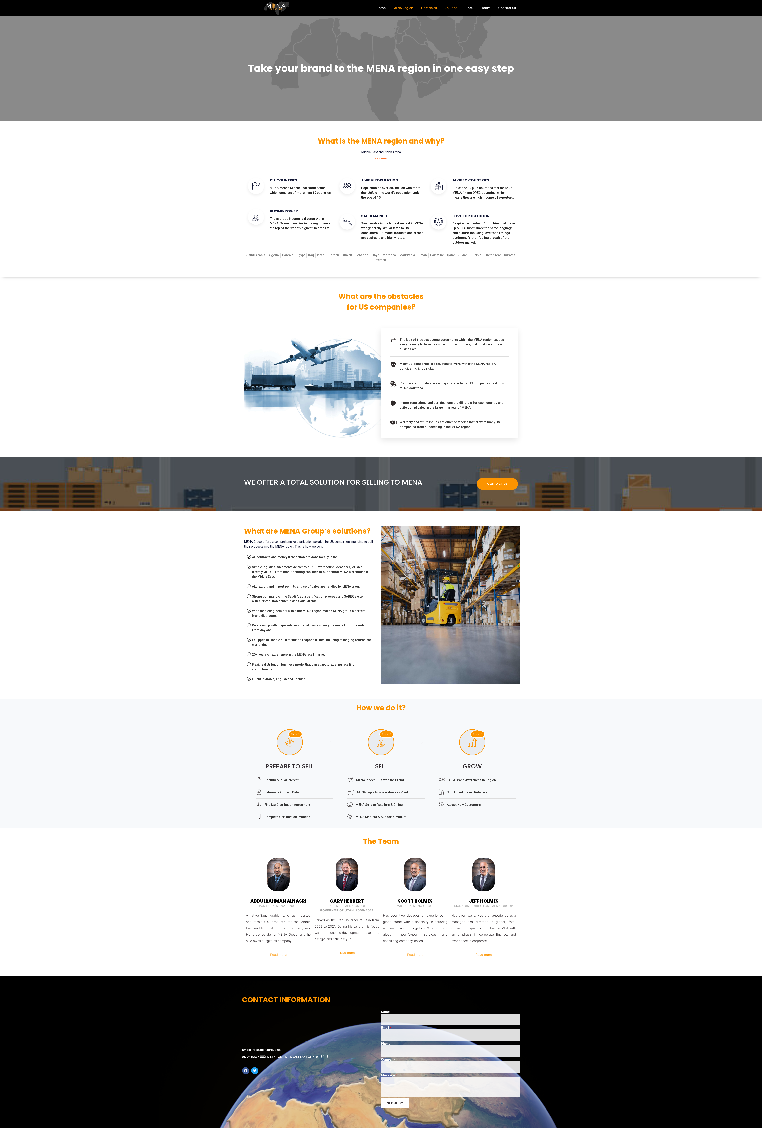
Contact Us (507, 8)
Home (381, 8)
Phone (386, 1043)
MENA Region (403, 8)
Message (388, 1075)
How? (469, 8)
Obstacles (429, 8)
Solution (451, 8)
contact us (497, 484)
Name (385, 1012)
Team (485, 8)
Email (385, 1027)
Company (388, 1059)
